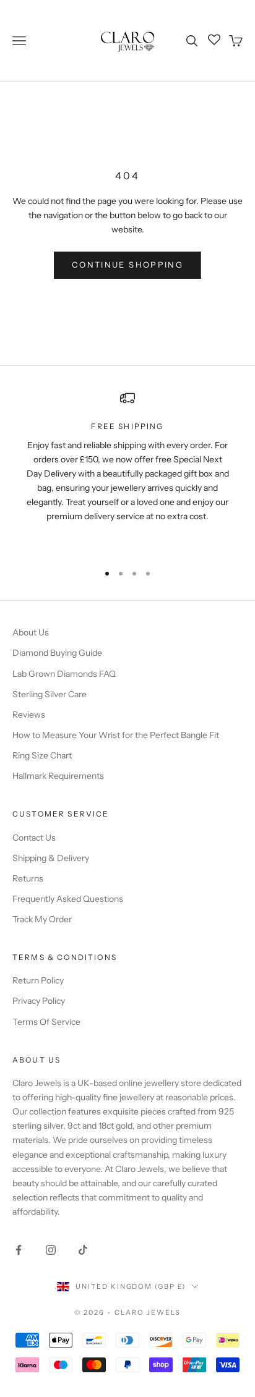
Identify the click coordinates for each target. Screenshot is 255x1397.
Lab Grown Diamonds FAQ (64, 673)
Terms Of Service (46, 1021)
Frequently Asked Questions (67, 898)
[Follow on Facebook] (18, 1250)
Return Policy (38, 980)
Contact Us (34, 837)
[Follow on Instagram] (51, 1250)
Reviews (28, 714)
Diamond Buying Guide (57, 652)
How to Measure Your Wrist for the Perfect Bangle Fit (115, 735)
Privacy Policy (38, 1000)
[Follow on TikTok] (83, 1250)
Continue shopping (127, 265)
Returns (27, 878)
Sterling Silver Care (49, 694)
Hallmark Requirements (58, 775)
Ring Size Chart (42, 755)
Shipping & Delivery (50, 858)
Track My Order (42, 919)
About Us (30, 632)
